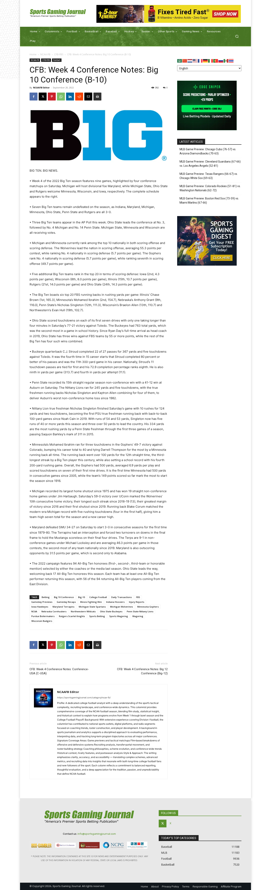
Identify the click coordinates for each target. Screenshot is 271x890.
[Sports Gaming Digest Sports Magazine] (207, 264)
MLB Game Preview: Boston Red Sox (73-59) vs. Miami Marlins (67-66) (209, 200)
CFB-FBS (58, 54)
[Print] (97, 96)
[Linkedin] (70, 96)
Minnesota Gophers (148, 606)
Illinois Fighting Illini (91, 601)
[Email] (88, 96)
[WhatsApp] (61, 96)
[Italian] (210, 60)
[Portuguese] (215, 60)
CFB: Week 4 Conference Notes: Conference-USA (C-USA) (59, 671)
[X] (43, 96)
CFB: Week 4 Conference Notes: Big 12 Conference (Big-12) (142, 671)
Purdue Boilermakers (43, 616)
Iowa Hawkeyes (39, 606)
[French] (200, 60)
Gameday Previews (41, 601)
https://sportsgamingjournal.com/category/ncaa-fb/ (84, 697)
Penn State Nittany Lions (140, 611)
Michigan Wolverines (121, 606)
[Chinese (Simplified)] (184, 60)
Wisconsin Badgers (41, 620)
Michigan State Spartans (92, 606)
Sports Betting (97, 616)
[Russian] (221, 60)
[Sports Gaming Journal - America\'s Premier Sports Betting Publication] (58, 13)
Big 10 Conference (64, 597)
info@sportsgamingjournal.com (97, 833)
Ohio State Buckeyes (111, 611)
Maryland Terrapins (63, 606)
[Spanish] (226, 60)
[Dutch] (190, 60)
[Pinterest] (52, 96)
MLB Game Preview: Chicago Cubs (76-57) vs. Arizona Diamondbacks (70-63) (208, 151)
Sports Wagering (118, 616)
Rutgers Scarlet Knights (72, 616)
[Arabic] (179, 60)
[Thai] (231, 60)
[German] (205, 60)
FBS (138, 597)
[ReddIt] (79, 96)
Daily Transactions (121, 597)
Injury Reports (136, 601)
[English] (195, 60)
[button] (236, 36)
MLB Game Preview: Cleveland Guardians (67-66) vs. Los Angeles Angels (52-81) (210, 163)
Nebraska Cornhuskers (53, 611)
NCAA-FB (45, 54)
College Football (98, 597)
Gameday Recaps (66, 601)
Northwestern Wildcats (83, 611)
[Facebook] (33, 96)
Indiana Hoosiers (115, 601)
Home (33, 54)
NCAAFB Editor (41, 87)
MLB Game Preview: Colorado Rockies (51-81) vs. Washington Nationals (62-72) (210, 188)
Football (56, 60)
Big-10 (81, 597)
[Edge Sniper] (207, 129)
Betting (46, 597)
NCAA (34, 611)
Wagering (137, 616)
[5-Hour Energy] (168, 14)
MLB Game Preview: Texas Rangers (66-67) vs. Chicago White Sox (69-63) (209, 176)
